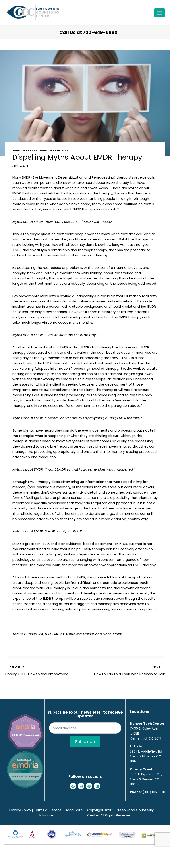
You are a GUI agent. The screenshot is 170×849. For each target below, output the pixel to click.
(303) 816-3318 (154, 792)
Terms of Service (48, 810)
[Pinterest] (89, 786)
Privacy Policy (20, 810)
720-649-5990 (100, 32)
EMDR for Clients (24, 150)
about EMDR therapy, (112, 182)
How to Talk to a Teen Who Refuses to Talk (129, 670)
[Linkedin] (97, 786)
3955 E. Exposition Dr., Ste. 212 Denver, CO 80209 (146, 779)
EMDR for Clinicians (53, 150)
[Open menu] (159, 12)
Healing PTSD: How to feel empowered (36, 670)
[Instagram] (81, 786)
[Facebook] (73, 786)
